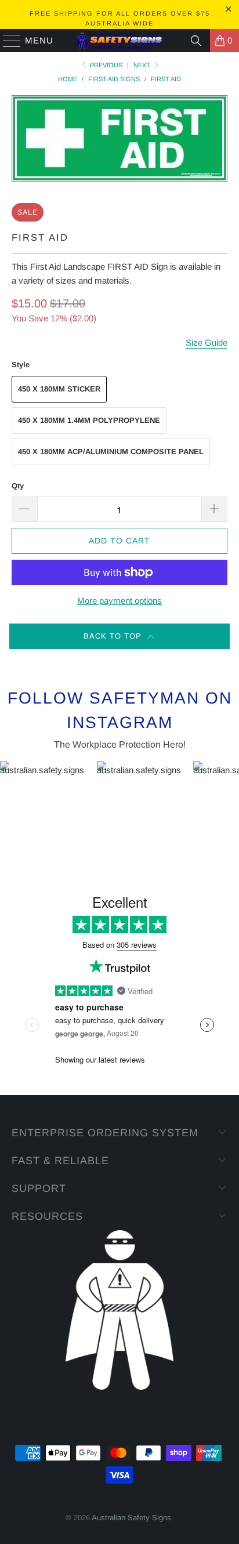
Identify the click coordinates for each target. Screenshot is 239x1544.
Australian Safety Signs (131, 1517)
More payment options (119, 601)
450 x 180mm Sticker (59, 389)
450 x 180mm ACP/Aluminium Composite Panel (111, 451)
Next (142, 64)
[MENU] (6, 40)
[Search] (196, 40)
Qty (18, 485)
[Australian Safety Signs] (119, 40)
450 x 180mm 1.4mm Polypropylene (89, 420)
